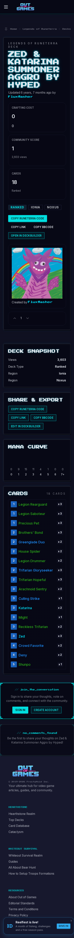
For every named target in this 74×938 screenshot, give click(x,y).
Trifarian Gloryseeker (36, 570)
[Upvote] (15, 318)
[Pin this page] (6, 29)
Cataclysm (16, 832)
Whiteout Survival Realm (26, 855)
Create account (46, 710)
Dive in (63, 925)
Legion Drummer (32, 561)
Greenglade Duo (32, 542)
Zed (22, 636)
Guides (13, 861)
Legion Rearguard (33, 504)
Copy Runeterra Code (27, 218)
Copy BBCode (43, 227)
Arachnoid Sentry (33, 589)
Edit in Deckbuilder (26, 426)
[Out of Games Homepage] (26, 771)
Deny (23, 655)
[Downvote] (27, 318)
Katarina (25, 608)
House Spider (29, 551)
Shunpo (25, 664)
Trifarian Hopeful (32, 580)
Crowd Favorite (31, 646)
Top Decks (16, 820)
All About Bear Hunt (22, 867)
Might (23, 617)
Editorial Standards (22, 903)
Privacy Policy (18, 915)
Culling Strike (29, 599)
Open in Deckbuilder (26, 235)
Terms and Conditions (23, 909)
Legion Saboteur (32, 514)
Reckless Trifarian (33, 627)
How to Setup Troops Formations (31, 873)
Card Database (19, 826)
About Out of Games (22, 897)
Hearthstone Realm (22, 814)
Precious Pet (29, 523)
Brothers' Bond (31, 533)
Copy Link (18, 227)
